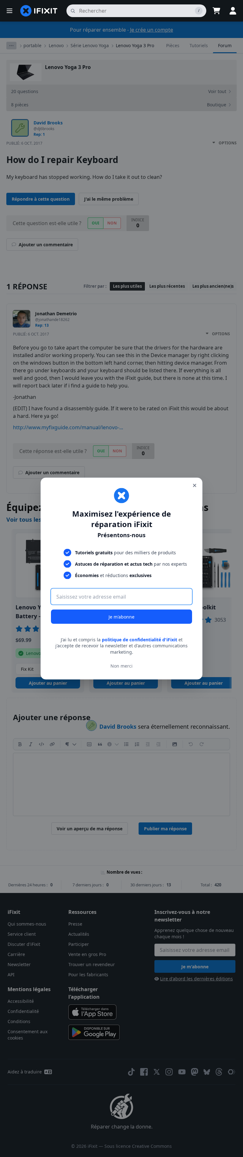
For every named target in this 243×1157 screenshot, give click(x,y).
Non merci (121, 666)
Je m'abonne (121, 616)
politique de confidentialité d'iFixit (139, 639)
